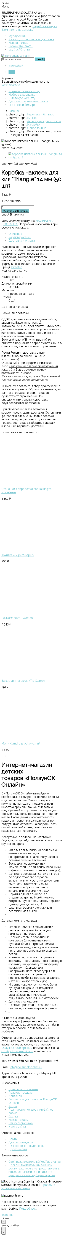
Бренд (5, 267)
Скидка (13, 1116)
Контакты (21, 46)
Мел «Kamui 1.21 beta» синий (20, 743)
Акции (17, 36)
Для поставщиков (21, 1142)
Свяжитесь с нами (21, 1123)
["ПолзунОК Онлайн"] (16, 55)
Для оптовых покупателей (26, 1146)
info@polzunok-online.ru (17, 1051)
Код (4, 270)
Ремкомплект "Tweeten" (17, 618)
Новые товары (18, 1119)
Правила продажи (21, 1092)
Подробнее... (27, 1208)
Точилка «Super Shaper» (17, 555)
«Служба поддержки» (16, 1048)
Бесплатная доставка (31, 39)
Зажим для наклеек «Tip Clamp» (23, 680)
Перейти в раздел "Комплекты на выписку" (29, 28)
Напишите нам (18, 42)
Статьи (19, 49)
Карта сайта (17, 1126)
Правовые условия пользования (28, 1186)
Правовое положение (23, 1089)
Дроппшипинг (18, 1149)
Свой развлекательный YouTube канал (35, 1161)
